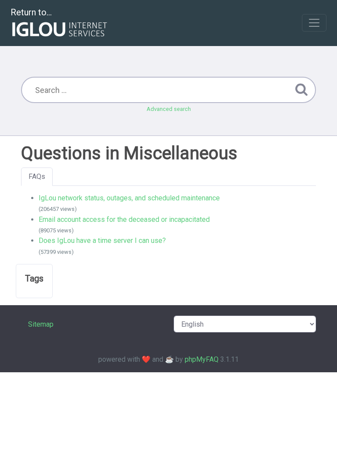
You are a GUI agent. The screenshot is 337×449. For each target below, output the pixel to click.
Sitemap (41, 324)
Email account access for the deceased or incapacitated (124, 219)
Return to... (31, 12)
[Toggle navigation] (314, 23)
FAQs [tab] (37, 176)
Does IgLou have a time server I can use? (102, 240)
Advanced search (169, 109)
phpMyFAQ (202, 359)
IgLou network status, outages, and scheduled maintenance (129, 198)
